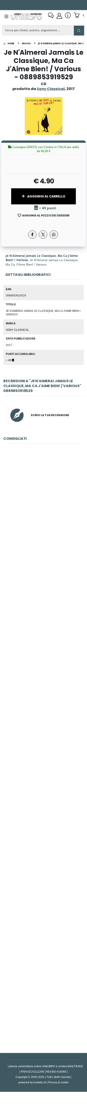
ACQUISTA (45, 536)
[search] (79, 31)
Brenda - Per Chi (43, 802)
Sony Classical (17, 329)
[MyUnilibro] (59, 16)
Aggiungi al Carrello (46, 196)
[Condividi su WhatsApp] (54, 234)
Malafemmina (43, 603)
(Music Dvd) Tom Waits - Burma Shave (43, 1001)
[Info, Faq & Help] (68, 16)
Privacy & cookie (58, 1082)
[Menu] (6, 16)
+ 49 (9, 360)
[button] (79, 15)
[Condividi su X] (43, 234)
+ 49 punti (47, 208)
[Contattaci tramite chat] (51, 16)
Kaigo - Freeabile (43, 703)
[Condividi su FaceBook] (32, 234)
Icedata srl (39, 1082)
